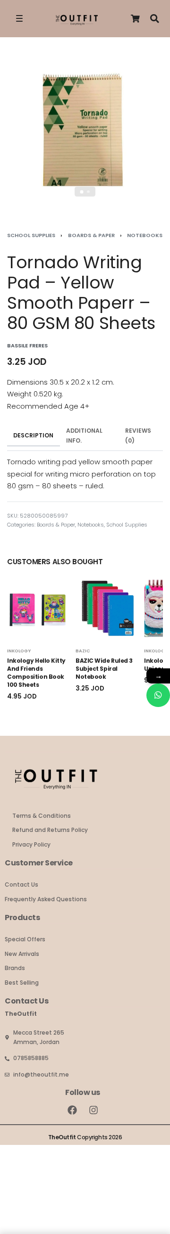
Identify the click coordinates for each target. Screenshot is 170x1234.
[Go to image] (82, 191)
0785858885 (31, 1058)
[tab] (33, 436)
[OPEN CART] (135, 19)
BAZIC (83, 651)
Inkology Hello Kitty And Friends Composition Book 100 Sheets (36, 673)
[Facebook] (72, 1110)
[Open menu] (19, 18)
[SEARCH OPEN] (155, 19)
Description (33, 435)
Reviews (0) (138, 435)
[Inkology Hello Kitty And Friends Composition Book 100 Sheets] (39, 608)
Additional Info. (84, 435)
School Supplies (31, 235)
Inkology (19, 651)
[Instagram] (93, 1110)
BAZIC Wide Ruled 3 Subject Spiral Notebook (104, 669)
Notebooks (144, 235)
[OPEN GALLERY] (85, 131)
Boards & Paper (91, 235)
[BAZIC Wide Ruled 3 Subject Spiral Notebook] (107, 608)
